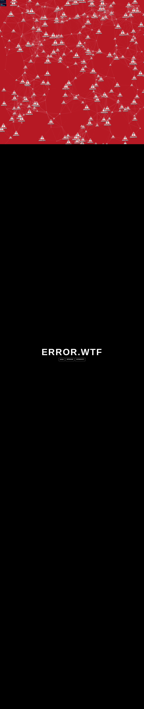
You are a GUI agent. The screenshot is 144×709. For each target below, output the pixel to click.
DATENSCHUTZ (80, 359)
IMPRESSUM (70, 359)
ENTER (62, 359)
